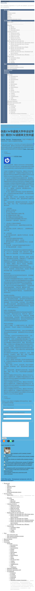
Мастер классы (8, 70)
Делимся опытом (16, 139)
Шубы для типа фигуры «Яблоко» (20, 54)
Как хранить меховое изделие (15, 67)
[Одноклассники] (4, 441)
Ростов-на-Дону (15, 91)
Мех (8, 11)
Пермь (12, 90)
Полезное (6, 71)
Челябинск (14, 99)
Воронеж (13, 77)
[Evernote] (11, 441)
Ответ (20, 156)
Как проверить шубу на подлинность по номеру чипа (19, 468)
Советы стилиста (12, 31)
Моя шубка (4, 3)
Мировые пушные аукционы (22, 118)
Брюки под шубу (15, 37)
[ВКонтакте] (2, 441)
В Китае (13, 112)
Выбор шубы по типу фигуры (15, 41)
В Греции (13, 105)
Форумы (8, 139)
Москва (13, 85)
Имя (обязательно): (8, 408)
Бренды (9, 17)
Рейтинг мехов (11, 13)
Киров (12, 82)
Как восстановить (12, 68)
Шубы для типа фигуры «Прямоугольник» (17, 49)
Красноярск (14, 84)
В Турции (13, 109)
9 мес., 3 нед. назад (28, 149)
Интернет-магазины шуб (14, 102)
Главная (3, 139)
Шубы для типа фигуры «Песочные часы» (22, 42)
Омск (12, 88)
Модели (9, 14)
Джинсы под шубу (16, 39)
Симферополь (14, 96)
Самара (13, 93)
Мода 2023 (20, 23)
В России (9, 74)
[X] (8, 441)
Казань (12, 81)
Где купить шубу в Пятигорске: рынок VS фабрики (18, 463)
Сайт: (4, 417)
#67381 (16, 156)
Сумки (12, 61)
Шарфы (13, 62)
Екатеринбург (14, 79)
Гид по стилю (7, 20)
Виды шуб (7, 10)
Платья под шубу (15, 34)
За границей (10, 104)
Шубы (12, 26)
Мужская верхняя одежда (14, 19)
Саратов (13, 95)
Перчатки (13, 59)
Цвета (9, 16)
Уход (5, 64)
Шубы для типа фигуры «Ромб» (19, 47)
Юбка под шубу (15, 36)
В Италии (13, 110)
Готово (4, 438)
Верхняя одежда (15, 30)
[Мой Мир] (6, 441)
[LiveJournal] (13, 441)
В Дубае (13, 107)
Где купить (7, 73)
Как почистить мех (12, 65)
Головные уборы (15, 57)
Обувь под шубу (15, 33)
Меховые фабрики (12, 101)
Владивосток (14, 76)
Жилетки (13, 28)
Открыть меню (5, 1)
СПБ (12, 98)
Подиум (9, 25)
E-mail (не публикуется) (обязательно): (14, 412)
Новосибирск (14, 87)
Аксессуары (10, 56)
